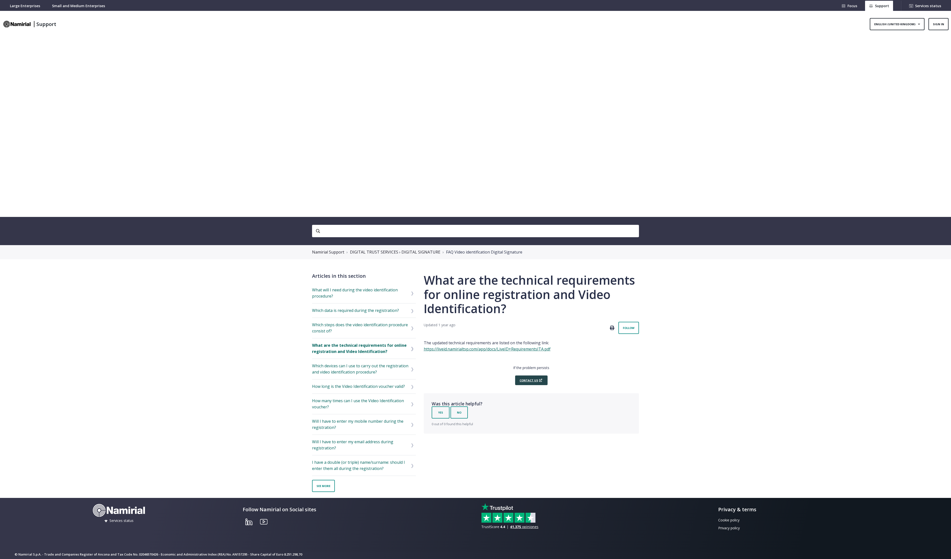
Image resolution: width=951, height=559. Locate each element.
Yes (440, 412)
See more (323, 486)
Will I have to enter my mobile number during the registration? (357, 424)
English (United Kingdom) (895, 24)
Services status (928, 5)
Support (46, 24)
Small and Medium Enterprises (78, 5)
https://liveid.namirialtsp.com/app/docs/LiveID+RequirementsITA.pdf (487, 349)
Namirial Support (328, 252)
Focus (852, 5)
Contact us (529, 380)
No (459, 412)
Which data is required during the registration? (355, 310)
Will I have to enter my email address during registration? (352, 445)
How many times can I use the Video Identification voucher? (358, 404)
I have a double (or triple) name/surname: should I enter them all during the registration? (358, 465)
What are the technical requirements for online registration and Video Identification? (359, 348)
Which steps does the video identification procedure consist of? (360, 328)
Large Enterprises (25, 5)
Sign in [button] (938, 24)
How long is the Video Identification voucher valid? (358, 386)
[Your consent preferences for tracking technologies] (942, 550)
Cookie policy (729, 520)
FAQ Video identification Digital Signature (484, 252)
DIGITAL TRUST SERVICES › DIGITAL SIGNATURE (395, 252)
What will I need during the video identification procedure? (355, 293)
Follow (628, 328)
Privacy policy (729, 528)
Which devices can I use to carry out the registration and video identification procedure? (360, 369)
